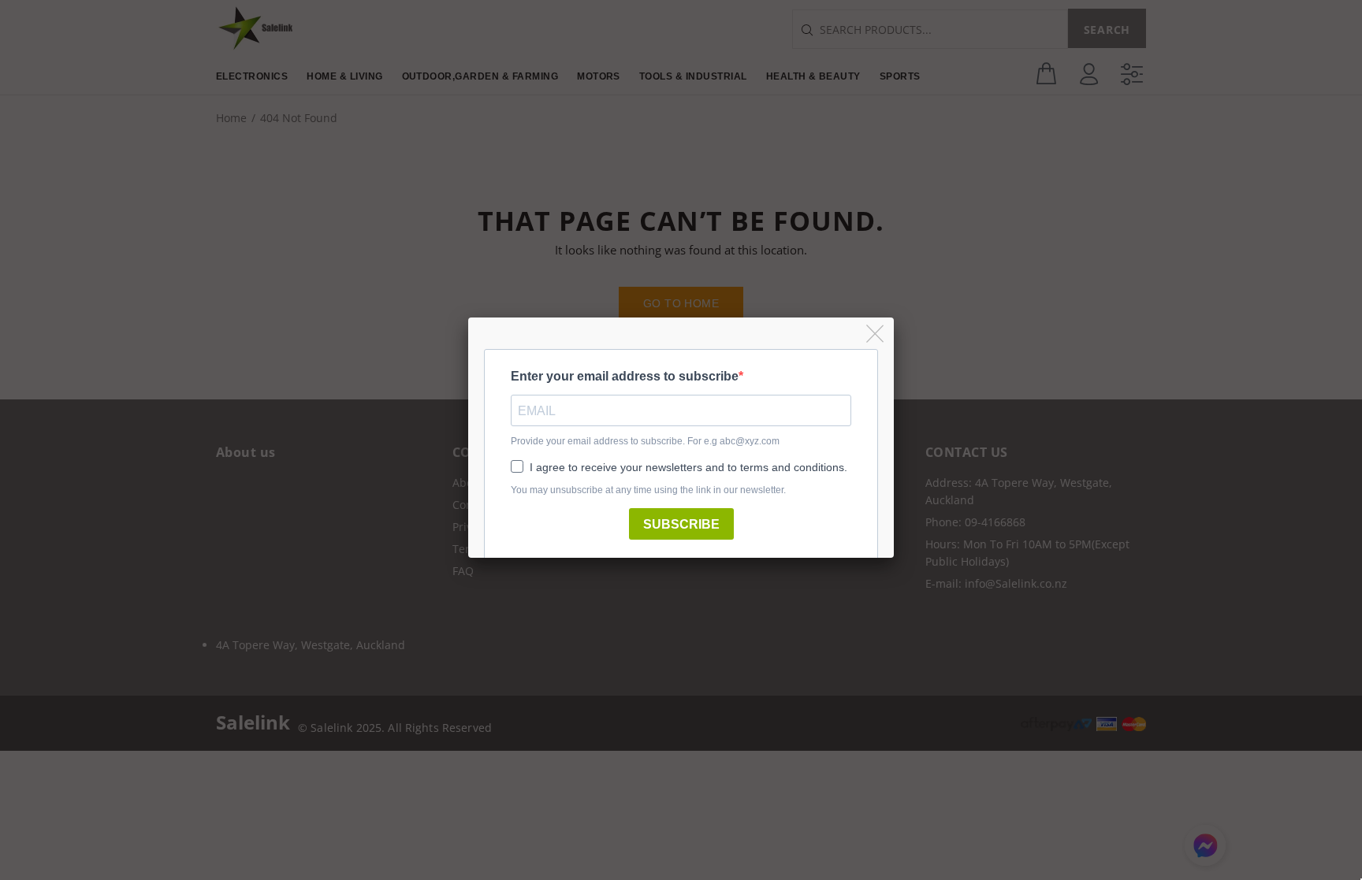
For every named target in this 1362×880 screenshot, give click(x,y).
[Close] (876, 334)
